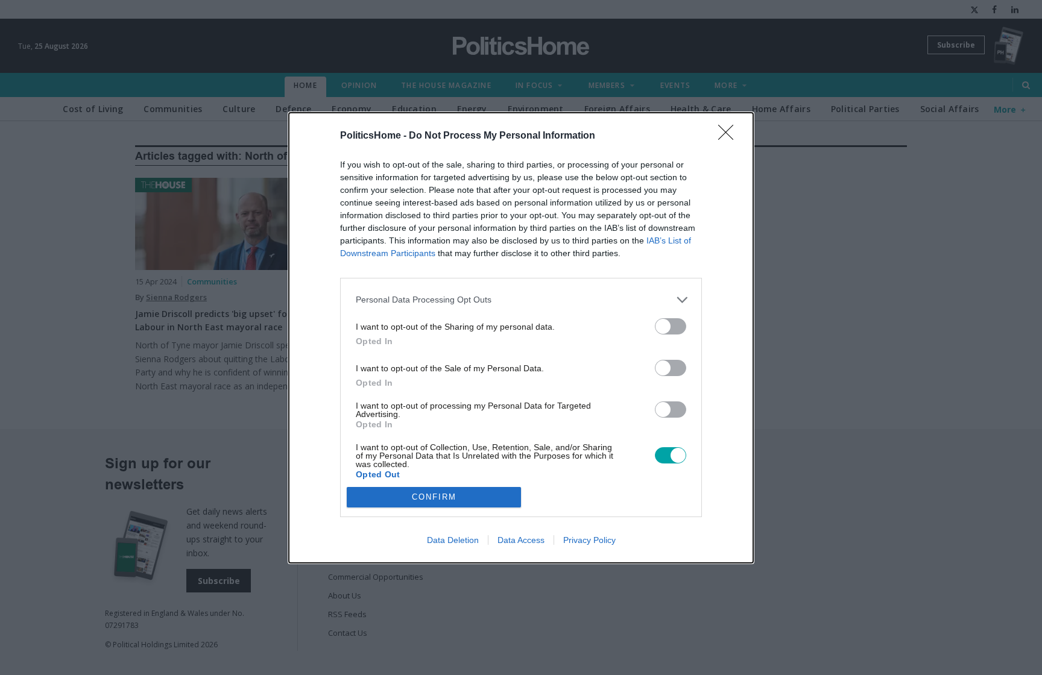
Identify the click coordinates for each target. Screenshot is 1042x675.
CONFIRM (434, 496)
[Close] (729, 136)
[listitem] (521, 300)
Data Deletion (453, 540)
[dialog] (521, 338)
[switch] (670, 326)
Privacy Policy (589, 540)
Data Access (521, 540)
